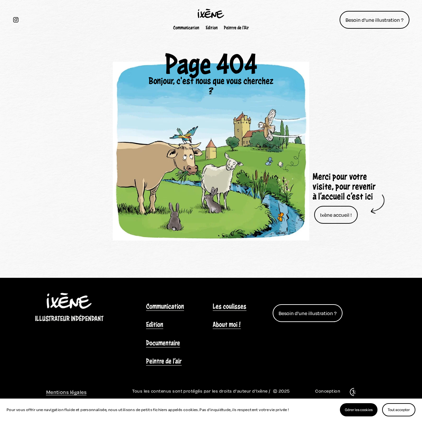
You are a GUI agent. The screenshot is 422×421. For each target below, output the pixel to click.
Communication (186, 28)
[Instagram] (16, 19)
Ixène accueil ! (336, 215)
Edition (212, 28)
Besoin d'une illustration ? (375, 20)
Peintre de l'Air (236, 28)
